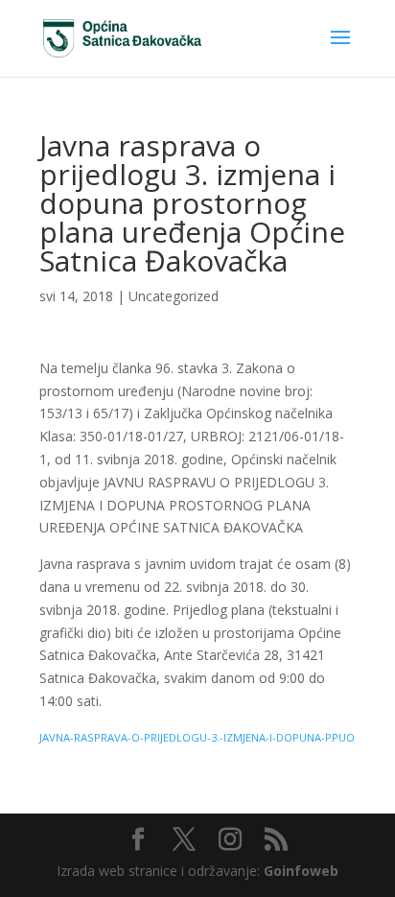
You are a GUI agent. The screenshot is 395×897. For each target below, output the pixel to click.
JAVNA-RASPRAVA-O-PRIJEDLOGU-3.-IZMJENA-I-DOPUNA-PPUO (197, 737)
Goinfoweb (301, 871)
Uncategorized (173, 296)
